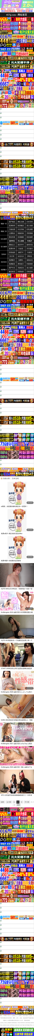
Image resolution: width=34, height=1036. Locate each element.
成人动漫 (30, 225)
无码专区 (4, 262)
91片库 (12, 256)
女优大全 (21, 256)
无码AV (3, 254)
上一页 (9, 802)
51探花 (29, 252)
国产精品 (12, 222)
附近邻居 (12, 237)
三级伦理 (12, 229)
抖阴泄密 (30, 264)
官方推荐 (4, 246)
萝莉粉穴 (21, 264)
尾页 (18, 805)
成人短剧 (30, 268)
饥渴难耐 (21, 237)
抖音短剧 (12, 252)
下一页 (27, 802)
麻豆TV (20, 252)
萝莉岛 (29, 256)
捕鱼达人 (12, 245)
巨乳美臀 (30, 229)
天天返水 (30, 248)
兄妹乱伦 (21, 268)
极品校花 (12, 271)
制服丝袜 (21, 233)
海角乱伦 (30, 260)
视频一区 (4, 223)
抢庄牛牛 (21, 245)
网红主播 (21, 222)
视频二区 (4, 231)
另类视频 (30, 233)
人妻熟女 (12, 233)
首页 (2, 802)
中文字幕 (21, 229)
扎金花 (21, 248)
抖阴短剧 (21, 271)
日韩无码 (30, 271)
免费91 (20, 260)
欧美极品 (21, 225)
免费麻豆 (12, 264)
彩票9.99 (12, 248)
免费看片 (12, 260)
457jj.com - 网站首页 (16, 14)
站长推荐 (4, 239)
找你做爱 (30, 237)
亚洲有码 (12, 225)
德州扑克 (30, 245)
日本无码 (30, 222)
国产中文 (12, 268)
